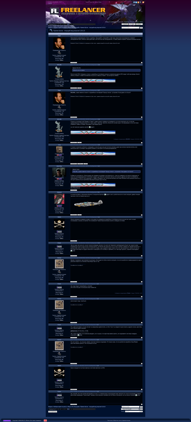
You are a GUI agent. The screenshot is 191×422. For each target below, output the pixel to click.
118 (98, 339)
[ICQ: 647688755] (79, 88)
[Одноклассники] (138, 2)
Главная (50, 3)
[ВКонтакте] (134, 2)
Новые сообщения (111, 22)
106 (99, 65)
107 (99, 90)
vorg (59, 145)
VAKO (59, 217)
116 (98, 298)
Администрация (126, 420)
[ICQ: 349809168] (79, 214)
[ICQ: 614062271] (85, 163)
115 (98, 284)
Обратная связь (118, 420)
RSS (141, 22)
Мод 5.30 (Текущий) (73, 27)
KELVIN (59, 65)
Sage (59, 35)
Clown (59, 243)
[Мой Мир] (140, 2)
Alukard (59, 192)
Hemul (61, 25)
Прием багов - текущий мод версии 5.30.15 (92, 27)
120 (98, 391)
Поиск (137, 22)
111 (99, 192)
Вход (100, 2)
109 (99, 145)
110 (99, 166)
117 (98, 324)
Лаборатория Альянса (60, 27)
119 (98, 365)
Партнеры (110, 420)
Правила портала (129, 22)
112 (99, 217)
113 (99, 243)
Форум (50, 27)
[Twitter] (136, 2)
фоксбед (59, 166)
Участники (120, 22)
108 (99, 119)
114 (99, 258)
